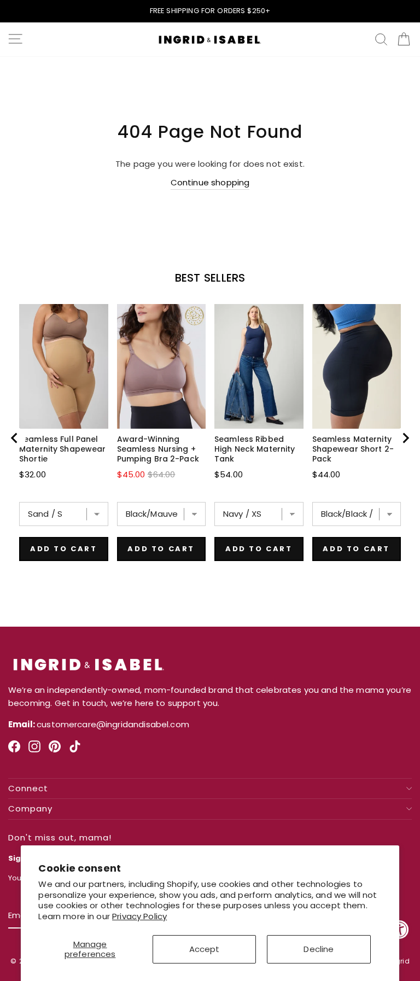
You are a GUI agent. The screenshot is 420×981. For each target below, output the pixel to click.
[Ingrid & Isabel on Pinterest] (55, 750)
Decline (319, 949)
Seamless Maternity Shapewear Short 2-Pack (353, 449)
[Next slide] (405, 438)
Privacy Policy (139, 916)
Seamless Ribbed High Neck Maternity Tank (254, 449)
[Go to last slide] (15, 438)
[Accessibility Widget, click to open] (399, 929)
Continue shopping (210, 182)
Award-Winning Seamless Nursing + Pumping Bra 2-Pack (158, 449)
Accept (204, 949)
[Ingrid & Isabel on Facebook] (14, 750)
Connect (28, 788)
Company (30, 809)
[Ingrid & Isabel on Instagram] (34, 750)
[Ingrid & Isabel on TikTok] (75, 750)
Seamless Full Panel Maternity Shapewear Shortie (62, 449)
